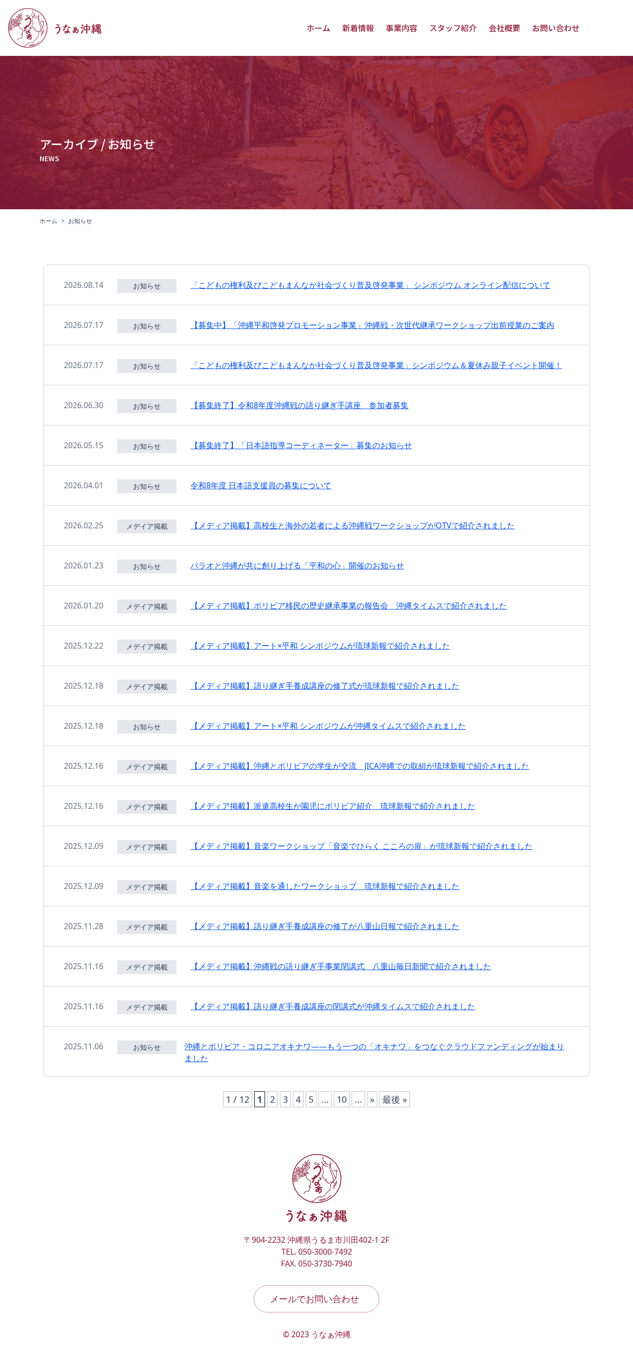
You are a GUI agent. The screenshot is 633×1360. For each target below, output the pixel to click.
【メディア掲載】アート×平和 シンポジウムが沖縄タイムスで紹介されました (328, 725)
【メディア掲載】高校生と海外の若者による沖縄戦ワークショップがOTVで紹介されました (352, 525)
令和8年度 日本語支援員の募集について (260, 485)
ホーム (318, 28)
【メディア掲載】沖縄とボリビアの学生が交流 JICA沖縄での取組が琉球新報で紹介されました (359, 765)
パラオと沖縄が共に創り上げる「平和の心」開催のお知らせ (297, 565)
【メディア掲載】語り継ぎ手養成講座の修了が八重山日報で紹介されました (324, 926)
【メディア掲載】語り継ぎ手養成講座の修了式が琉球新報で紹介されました (324, 685)
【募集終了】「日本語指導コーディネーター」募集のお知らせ (301, 445)
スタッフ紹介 (453, 28)
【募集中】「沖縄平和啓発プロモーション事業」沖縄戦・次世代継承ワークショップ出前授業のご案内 (372, 325)
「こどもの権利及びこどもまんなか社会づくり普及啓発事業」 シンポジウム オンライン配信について (370, 285)
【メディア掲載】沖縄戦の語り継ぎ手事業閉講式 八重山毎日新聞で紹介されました (340, 966)
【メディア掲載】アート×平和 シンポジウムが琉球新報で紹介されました (320, 645)
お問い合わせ (556, 28)
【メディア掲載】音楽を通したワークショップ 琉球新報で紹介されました (324, 886)
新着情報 (358, 28)
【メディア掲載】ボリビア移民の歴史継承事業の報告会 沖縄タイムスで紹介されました (348, 605)
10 (342, 1099)
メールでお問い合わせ (314, 1299)
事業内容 (401, 28)
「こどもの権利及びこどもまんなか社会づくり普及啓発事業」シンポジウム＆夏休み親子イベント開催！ (376, 365)
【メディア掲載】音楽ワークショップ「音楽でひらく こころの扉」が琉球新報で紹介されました (361, 846)
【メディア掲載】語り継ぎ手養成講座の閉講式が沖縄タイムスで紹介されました (332, 1006)
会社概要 (504, 28)
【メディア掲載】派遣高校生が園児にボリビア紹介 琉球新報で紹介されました (332, 805)
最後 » (394, 1099)
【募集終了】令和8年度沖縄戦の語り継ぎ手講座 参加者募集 (299, 405)
